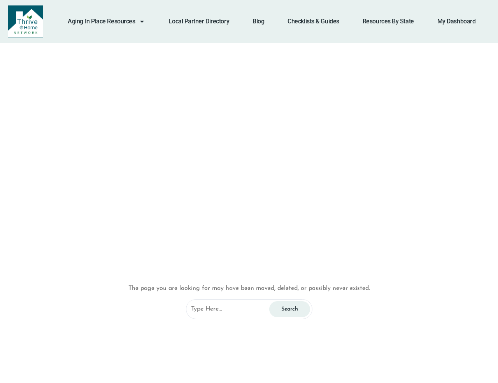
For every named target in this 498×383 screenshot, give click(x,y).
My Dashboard (456, 21)
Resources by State (388, 21)
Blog (258, 21)
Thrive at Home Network (244, 176)
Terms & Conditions (62, 368)
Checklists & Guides (313, 21)
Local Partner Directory (198, 21)
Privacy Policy (54, 349)
